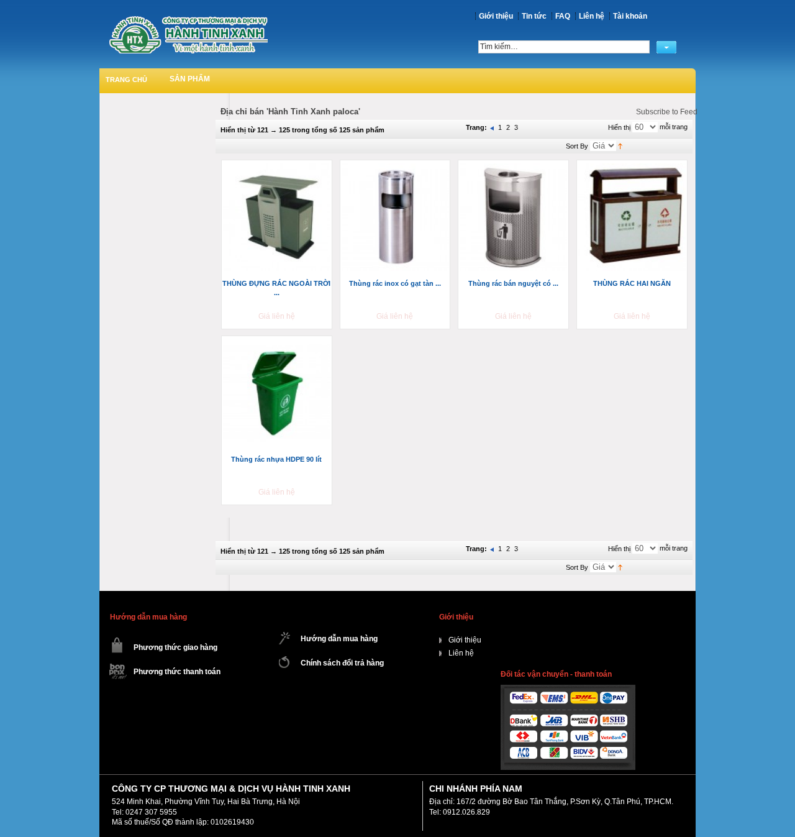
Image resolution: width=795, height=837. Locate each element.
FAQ (562, 16)
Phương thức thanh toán (177, 671)
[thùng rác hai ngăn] (633, 218)
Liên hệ (591, 16)
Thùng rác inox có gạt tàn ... (395, 283)
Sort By (577, 146)
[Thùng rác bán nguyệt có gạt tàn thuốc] (514, 218)
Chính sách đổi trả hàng (342, 663)
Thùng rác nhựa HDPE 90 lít (276, 459)
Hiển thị (619, 127)
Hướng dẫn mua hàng (339, 638)
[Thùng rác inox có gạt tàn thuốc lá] (396, 218)
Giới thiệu (496, 16)
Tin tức (534, 16)
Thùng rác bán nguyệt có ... (513, 283)
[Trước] (493, 127)
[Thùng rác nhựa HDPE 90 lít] (278, 394)
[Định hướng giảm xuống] (620, 145)
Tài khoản (630, 16)
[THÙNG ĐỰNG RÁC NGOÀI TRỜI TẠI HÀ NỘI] (278, 218)
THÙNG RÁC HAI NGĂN (632, 283)
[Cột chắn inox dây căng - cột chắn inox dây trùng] (188, 34)
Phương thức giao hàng (175, 647)
